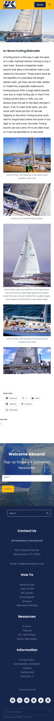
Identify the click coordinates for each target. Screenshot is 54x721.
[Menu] (49, 4)
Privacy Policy (27, 659)
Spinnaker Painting (27, 605)
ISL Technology (27, 634)
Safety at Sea (27, 584)
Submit (8, 489)
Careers (27, 668)
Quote (40, 4)
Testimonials (27, 672)
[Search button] (47, 513)
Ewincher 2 (27, 676)
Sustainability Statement (27, 663)
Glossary (27, 601)
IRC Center (27, 593)
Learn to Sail (27, 588)
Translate (27, 717)
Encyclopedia (27, 597)
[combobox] (25, 513)
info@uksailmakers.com (30, 563)
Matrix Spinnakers (27, 638)
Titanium (27, 630)
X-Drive (27, 626)
